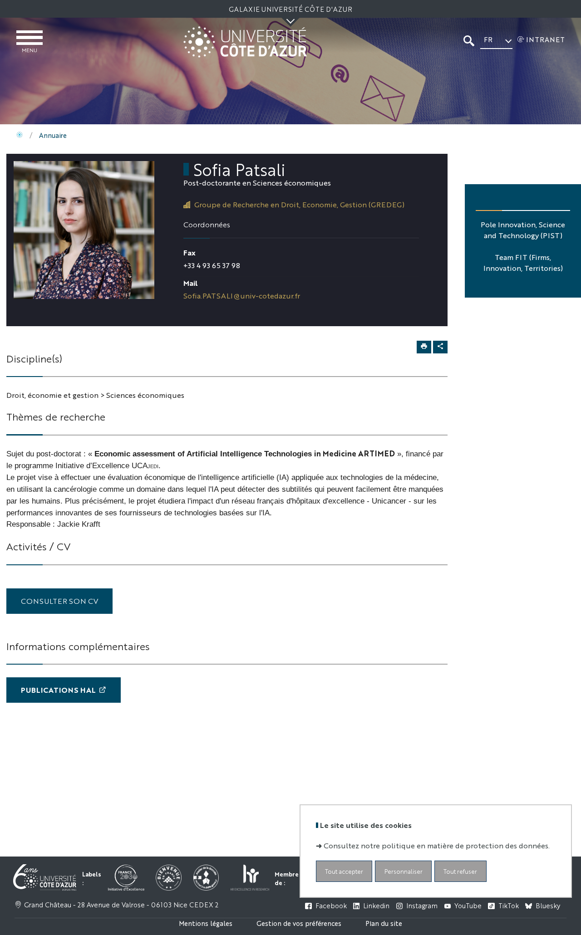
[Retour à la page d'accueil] (245, 42)
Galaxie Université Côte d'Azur (290, 9)
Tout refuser (460, 871)
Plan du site (383, 923)
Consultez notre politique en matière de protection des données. (437, 845)
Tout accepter (344, 871)
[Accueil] (19, 135)
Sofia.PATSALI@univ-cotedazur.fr (241, 295)
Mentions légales (205, 923)
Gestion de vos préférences (298, 923)
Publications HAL (58, 690)
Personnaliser (403, 871)
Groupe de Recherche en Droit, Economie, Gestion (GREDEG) (299, 204)
